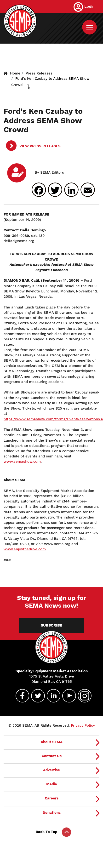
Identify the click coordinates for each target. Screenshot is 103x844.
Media (51, 784)
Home (15, 73)
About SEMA (52, 742)
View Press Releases (39, 146)
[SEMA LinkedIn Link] (51, 695)
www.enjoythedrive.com (25, 549)
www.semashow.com (22, 461)
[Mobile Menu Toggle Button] (89, 27)
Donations (52, 812)
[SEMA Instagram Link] (82, 695)
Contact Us (52, 756)
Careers (51, 798)
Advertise (51, 770)
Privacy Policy (83, 725)
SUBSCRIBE (51, 625)
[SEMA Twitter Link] (36, 695)
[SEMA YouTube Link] (67, 695)
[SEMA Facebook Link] (20, 695)
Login (89, 6)
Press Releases (39, 73)
